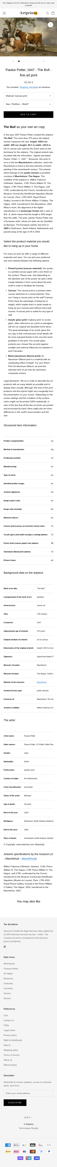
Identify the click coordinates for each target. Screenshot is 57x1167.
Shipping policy (11, 1050)
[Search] (47, 13)
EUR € (27, 1117)
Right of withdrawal (13, 1040)
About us (8, 1060)
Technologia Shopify (28, 1128)
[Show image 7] (38, 61)
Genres (7, 993)
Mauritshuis (42, 682)
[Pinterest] (5, 946)
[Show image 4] (28, 61)
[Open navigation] (4, 13)
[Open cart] (53, 13)
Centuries (8, 983)
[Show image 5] (31, 61)
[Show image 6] (35, 61)
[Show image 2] (22, 61)
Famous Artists (11, 968)
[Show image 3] (25, 61)
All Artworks (9, 963)
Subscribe (15, 1103)
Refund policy (10, 1065)
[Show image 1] (19, 61)
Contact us (9, 1020)
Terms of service (11, 1055)
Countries (8, 988)
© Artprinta (28, 1124)
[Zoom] (50, 24)
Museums (8, 978)
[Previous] (13, 61)
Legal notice (9, 1030)
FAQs (6, 1025)
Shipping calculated (29, 87)
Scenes (7, 998)
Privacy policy (10, 1035)
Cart (6, 1015)
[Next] (43, 61)
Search (7, 1045)
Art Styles (8, 973)
